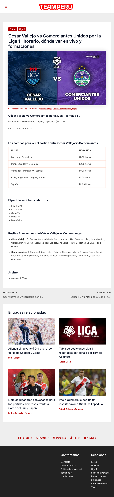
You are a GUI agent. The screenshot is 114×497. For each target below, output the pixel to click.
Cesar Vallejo (46, 109)
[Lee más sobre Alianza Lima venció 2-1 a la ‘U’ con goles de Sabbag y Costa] (31, 331)
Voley (94, 487)
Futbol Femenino (99, 483)
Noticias (95, 465)
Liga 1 (22, 29)
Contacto (65, 462)
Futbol (13, 29)
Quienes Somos (69, 465)
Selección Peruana (23, 413)
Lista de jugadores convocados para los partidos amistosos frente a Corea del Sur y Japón (31, 404)
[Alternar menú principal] (6, 7)
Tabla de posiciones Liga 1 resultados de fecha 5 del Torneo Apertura (80, 352)
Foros (94, 462)
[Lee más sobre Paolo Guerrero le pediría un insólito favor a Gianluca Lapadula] (82, 382)
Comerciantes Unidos (62, 109)
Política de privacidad (71, 469)
